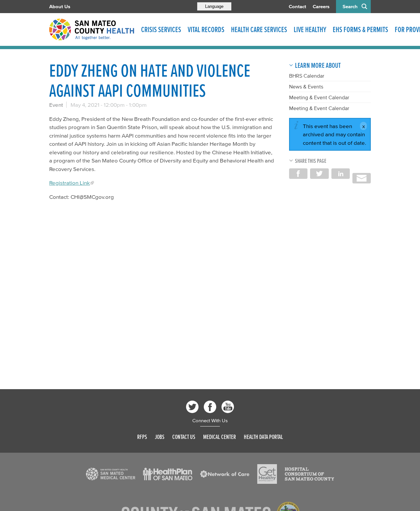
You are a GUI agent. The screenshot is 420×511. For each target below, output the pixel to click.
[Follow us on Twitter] (192, 407)
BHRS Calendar (306, 76)
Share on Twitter (319, 173)
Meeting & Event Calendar (319, 97)
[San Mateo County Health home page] (92, 29)
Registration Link (69, 183)
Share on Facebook (298, 173)
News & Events (306, 86)
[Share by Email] (361, 178)
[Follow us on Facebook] (210, 407)
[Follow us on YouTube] (227, 407)
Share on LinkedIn (340, 173)
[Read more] (110, 474)
